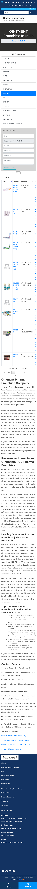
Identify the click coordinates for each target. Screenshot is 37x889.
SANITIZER (6, 115)
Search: (7, 177)
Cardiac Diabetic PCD (7, 775)
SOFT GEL (6, 106)
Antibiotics (7, 72)
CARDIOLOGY (7, 80)
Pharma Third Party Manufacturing (11, 789)
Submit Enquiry (9, 168)
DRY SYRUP (7, 84)
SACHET (6, 102)
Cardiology (7, 119)
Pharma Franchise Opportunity (10, 767)
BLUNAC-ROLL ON (15, 212)
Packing (24, 181)
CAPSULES (6, 76)
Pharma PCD (5, 779)
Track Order (4, 801)
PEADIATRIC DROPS (9, 111)
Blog (2, 771)
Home (14, 41)
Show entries (18, 173)
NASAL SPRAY (7, 89)
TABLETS (6, 58)
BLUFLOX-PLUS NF (15, 312)
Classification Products (12, 124)
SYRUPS (6, 98)
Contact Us (4, 805)
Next (20, 376)
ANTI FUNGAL (7, 67)
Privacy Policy (5, 783)
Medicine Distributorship (8, 797)
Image (5, 181)
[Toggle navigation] (33, 19)
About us (4, 763)
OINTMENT (21, 41)
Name (16, 181)
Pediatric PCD (5, 793)
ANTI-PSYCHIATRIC (9, 63)
